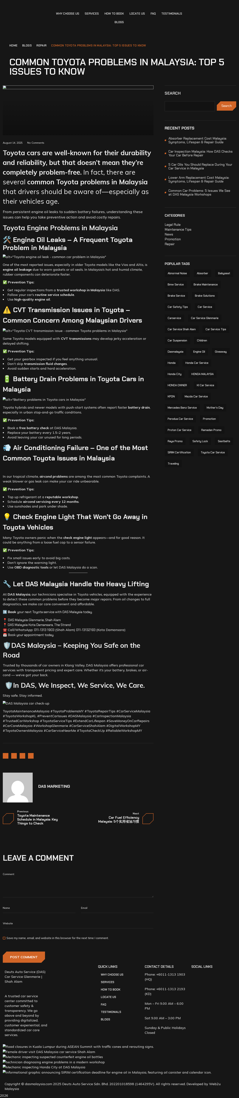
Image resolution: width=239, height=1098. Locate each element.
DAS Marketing (54, 786)
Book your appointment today (30, 635)
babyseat (224, 273)
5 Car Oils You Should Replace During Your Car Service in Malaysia (200, 166)
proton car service (179, 430)
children (202, 340)
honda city (174, 374)
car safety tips (178, 307)
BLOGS (119, 22)
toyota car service (213, 452)
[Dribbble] (31, 756)
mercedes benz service (182, 408)
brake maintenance (206, 284)
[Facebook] (5, 756)
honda (172, 363)
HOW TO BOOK (114, 13)
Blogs (27, 45)
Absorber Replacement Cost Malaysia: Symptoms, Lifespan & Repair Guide (197, 140)
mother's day (215, 408)
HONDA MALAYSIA (202, 374)
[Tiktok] (227, 976)
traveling (173, 464)
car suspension (177, 340)
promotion (209, 419)
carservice (174, 318)
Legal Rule (173, 224)
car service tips (216, 329)
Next (136, 813)
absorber (202, 273)
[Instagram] (14, 756)
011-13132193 (85, 630)
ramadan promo (211, 430)
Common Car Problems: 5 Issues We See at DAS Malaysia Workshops (199, 192)
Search (173, 93)
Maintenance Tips (178, 229)
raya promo (175, 441)
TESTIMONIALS (171, 13)
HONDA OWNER (177, 385)
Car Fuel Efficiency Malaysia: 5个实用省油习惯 (118, 820)
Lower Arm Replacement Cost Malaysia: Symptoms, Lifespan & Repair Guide (198, 179)
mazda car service (196, 396)
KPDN (171, 396)
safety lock (200, 441)
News (169, 234)
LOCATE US (137, 13)
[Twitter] (22, 756)
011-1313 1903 (44, 630)
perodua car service (180, 419)
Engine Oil (199, 352)
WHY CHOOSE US (67, 13)
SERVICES (92, 13)
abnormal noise (177, 273)
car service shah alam (182, 329)
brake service (176, 296)
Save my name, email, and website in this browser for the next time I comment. (58, 938)
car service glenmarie (204, 318)
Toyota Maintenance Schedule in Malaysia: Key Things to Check (37, 819)
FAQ (153, 13)
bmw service (176, 284)
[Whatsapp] (216, 976)
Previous (22, 811)
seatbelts (224, 441)
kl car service (205, 385)
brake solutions (205, 296)
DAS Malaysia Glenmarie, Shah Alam (34, 620)
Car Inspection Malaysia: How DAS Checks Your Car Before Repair (200, 153)
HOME (13, 45)
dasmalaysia (175, 352)
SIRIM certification (179, 452)
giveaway (221, 352)
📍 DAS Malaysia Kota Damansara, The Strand (37, 625)
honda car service (196, 363)
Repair (41, 45)
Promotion (173, 239)
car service (205, 307)
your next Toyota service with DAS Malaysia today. (50, 612)
